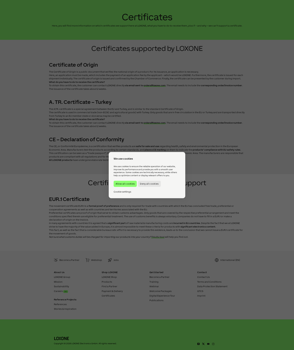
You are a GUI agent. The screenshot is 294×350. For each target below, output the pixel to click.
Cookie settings (122, 191)
